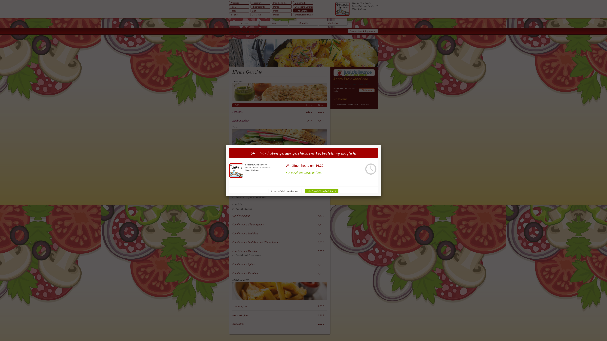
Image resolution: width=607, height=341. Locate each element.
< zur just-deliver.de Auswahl (284, 190)
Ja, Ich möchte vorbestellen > (323, 190)
